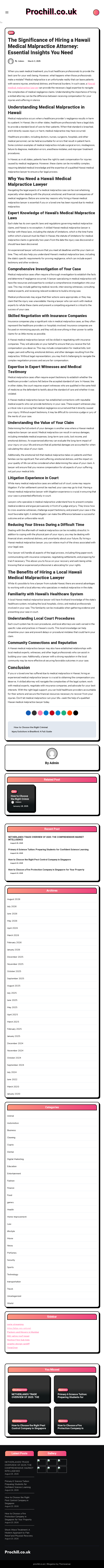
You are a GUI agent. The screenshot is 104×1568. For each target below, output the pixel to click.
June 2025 (12, 1000)
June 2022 (12, 1079)
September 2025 (15, 978)
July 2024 (12, 1072)
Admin (21, 61)
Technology (12, 1274)
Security (11, 1260)
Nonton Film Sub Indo (18, 1339)
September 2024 (15, 1065)
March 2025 (13, 1021)
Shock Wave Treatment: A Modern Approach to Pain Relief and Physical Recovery (19, 1532)
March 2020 (13, 1086)
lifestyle (11, 1231)
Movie (10, 1238)
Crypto (10, 1144)
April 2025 (12, 1014)
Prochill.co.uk (51, 12)
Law (11, 32)
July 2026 (12, 906)
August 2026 (13, 899)
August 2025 (13, 985)
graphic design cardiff (18, 1343)
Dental (10, 1151)
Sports (10, 1267)
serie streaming (15, 1324)
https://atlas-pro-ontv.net (19, 1328)
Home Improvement (17, 1216)
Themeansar (65, 1564)
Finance (10, 1188)
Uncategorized (14, 1296)
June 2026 (12, 913)
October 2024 (14, 1057)
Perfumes (12, 1252)
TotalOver (12, 1347)
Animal (10, 1115)
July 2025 (12, 992)
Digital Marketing (15, 1159)
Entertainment (14, 1173)
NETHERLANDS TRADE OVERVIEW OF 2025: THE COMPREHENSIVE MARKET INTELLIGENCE (46, 838)
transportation (14, 1281)
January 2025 (13, 1036)
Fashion (10, 1180)
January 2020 (13, 1093)
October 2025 (14, 971)
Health (10, 1209)
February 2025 (14, 1029)
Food (9, 1195)
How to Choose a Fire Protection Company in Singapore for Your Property (46, 869)
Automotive (13, 1123)
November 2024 (15, 1050)
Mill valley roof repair (18, 1336)
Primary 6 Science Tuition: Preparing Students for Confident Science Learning (48, 849)
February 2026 (14, 942)
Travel (10, 1288)
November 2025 (15, 964)
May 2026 (12, 920)
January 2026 (13, 949)
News (10, 1245)
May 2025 (12, 1007)
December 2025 (15, 956)
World (10, 1303)
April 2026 (12, 928)
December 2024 (15, 1043)
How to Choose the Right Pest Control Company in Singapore (39, 859)
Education (12, 1166)
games (10, 1202)
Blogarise (51, 1564)
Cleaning (11, 1137)
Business (11, 1130)
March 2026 (13, 935)
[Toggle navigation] (7, 12)
